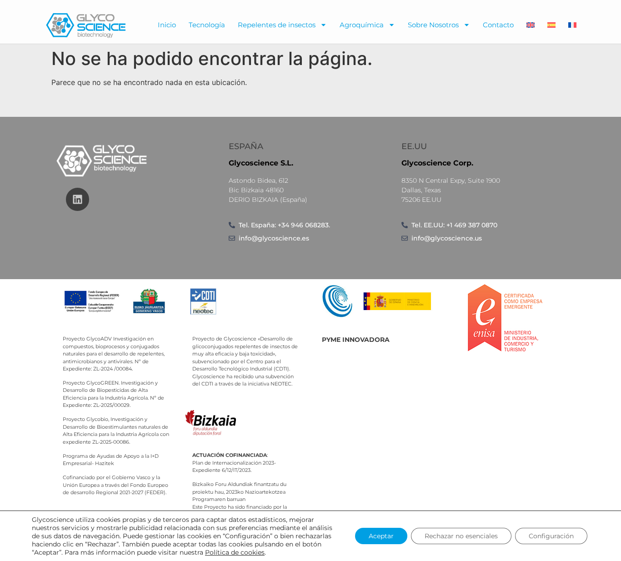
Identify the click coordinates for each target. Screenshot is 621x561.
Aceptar (381, 536)
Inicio (167, 24)
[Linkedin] (77, 199)
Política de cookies (235, 552)
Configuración (551, 536)
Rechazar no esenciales (461, 536)
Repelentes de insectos (277, 24)
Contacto (498, 24)
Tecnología (207, 24)
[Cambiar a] (530, 25)
